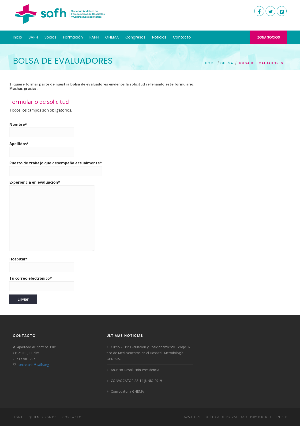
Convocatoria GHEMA (127, 391)
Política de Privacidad (225, 417)
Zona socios (268, 37)
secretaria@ (28, 364)
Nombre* (18, 124)
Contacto (72, 417)
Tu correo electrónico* (30, 278)
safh (40, 364)
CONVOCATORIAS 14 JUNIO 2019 (136, 380)
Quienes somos (43, 417)
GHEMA (226, 63)
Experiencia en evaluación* (34, 182)
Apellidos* (19, 143)
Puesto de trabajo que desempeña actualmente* (55, 163)
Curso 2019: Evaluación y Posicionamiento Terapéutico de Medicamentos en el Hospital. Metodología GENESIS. (148, 353)
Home (210, 63)
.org (46, 364)
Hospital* (18, 259)
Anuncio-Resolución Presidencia (135, 370)
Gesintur (278, 417)
